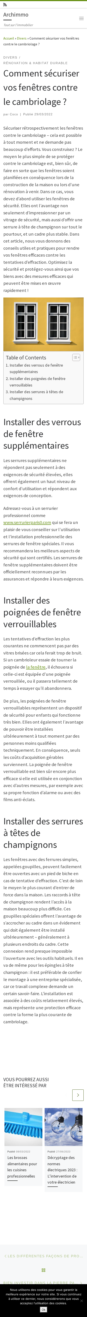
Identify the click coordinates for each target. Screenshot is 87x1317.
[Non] (81, 1300)
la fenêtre (36, 667)
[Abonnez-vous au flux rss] (5, 5)
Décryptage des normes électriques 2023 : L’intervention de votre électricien (62, 1170)
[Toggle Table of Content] (74, 357)
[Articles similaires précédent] (66, 1095)
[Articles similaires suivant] (78, 1095)
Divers (22, 38)
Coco (14, 114)
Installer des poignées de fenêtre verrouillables (37, 382)
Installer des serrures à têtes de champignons (36, 395)
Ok (44, 1309)
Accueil (8, 38)
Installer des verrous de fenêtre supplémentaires (36, 368)
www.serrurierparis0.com (27, 522)
